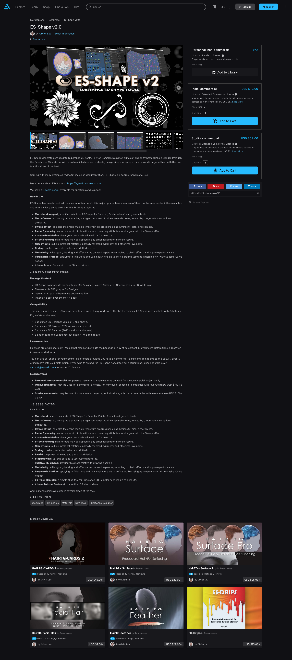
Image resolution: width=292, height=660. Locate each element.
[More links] (286, 6)
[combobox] (146, 7)
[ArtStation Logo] (7, 6)
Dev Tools (81, 502)
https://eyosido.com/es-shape (84, 183)
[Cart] (215, 6)
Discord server (51, 189)
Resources (39, 39)
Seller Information (65, 33)
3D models (52, 502)
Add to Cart (228, 121)
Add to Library (227, 72)
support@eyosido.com (43, 367)
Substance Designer (101, 502)
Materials (67, 502)
